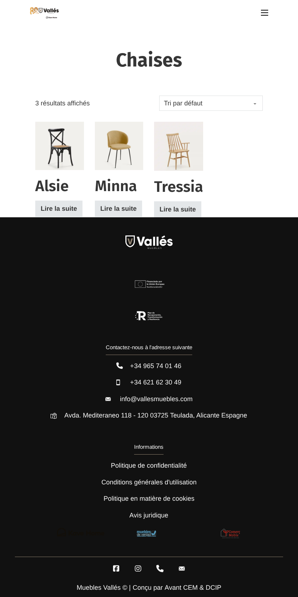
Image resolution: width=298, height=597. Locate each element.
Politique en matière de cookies (149, 498)
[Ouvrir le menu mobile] (264, 13)
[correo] (182, 568)
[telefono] (160, 568)
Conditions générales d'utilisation (149, 482)
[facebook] (116, 568)
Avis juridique (148, 515)
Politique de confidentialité (149, 465)
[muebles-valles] (44, 13)
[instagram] (138, 568)
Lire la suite (59, 208)
